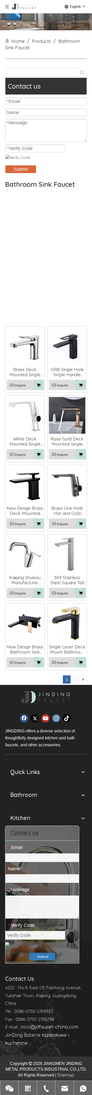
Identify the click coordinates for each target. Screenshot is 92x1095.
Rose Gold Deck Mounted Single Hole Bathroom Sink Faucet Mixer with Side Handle (67, 441)
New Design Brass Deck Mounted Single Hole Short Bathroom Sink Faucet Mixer (25, 511)
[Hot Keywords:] (82, 72)
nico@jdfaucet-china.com (49, 1027)
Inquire (20, 385)
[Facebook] (24, 718)
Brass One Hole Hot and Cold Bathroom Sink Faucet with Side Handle (67, 511)
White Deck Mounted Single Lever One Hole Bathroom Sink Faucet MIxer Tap (24, 441)
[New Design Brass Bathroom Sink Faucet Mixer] (25, 623)
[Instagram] (56, 718)
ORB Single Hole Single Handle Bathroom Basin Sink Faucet (67, 372)
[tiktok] (67, 718)
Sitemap (65, 1075)
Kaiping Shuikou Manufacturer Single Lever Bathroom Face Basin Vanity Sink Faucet (25, 580)
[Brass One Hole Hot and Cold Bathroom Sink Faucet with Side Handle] (67, 484)
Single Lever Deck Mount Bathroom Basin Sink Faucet (67, 649)
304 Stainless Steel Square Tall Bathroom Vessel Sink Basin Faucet (67, 580)
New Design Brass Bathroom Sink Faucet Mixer (25, 649)
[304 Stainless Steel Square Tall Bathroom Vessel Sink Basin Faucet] (67, 553)
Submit (21, 169)
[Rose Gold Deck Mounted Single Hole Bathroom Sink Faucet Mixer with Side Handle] (67, 415)
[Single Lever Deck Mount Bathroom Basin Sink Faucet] (67, 623)
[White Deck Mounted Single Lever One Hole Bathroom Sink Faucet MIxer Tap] (25, 415)
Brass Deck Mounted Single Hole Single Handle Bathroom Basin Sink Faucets (25, 372)
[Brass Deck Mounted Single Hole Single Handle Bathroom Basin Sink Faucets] (25, 345)
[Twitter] (35, 718)
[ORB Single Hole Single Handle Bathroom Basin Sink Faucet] (67, 345)
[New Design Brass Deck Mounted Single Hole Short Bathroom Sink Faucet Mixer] (25, 484)
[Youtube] (45, 718)
